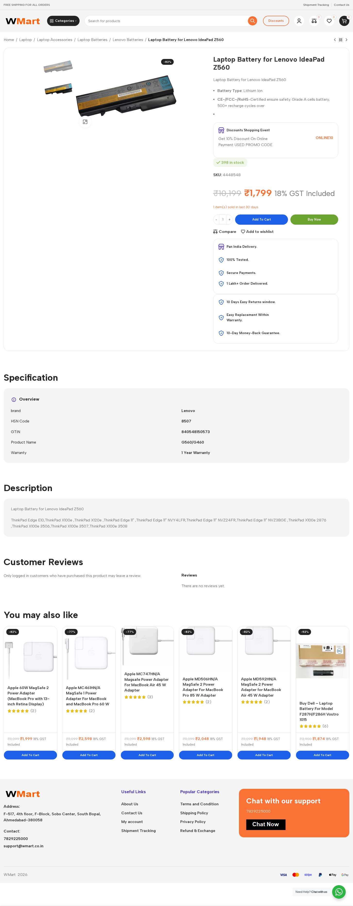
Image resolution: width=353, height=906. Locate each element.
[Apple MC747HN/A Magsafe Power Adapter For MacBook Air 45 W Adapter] (147, 646)
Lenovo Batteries (128, 39)
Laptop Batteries (92, 39)
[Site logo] (23, 20)
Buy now (314, 219)
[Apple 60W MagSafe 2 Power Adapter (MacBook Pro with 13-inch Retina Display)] (30, 653)
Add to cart (261, 219)
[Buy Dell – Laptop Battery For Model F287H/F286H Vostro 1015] (322, 660)
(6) (325, 726)
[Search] (252, 20)
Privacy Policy (193, 821)
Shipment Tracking (138, 830)
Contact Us (131, 813)
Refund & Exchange (197, 830)
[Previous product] (335, 40)
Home (9, 39)
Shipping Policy (194, 813)
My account (132, 821)
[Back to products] (341, 40)
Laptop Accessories (54, 39)
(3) (150, 697)
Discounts (276, 21)
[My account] (299, 21)
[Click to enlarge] (85, 122)
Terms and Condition (199, 804)
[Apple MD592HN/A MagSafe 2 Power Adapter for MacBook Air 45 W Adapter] (264, 648)
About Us (129, 804)
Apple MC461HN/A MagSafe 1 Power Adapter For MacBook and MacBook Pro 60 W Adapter (87, 698)
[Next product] (346, 40)
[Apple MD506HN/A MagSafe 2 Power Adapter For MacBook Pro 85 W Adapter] (205, 648)
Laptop (25, 39)
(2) (33, 711)
